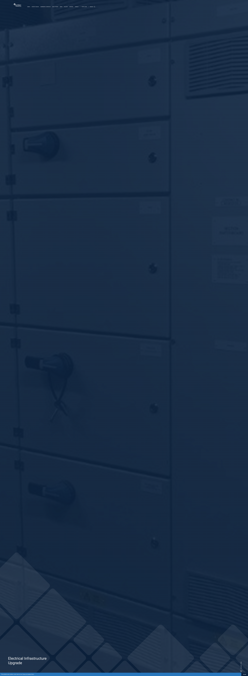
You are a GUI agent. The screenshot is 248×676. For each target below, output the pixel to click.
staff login (84, 6)
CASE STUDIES (55, 6)
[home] (19, 5)
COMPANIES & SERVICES (45, 6)
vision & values (35, 6)
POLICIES (66, 6)
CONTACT (77, 6)
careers (71, 6)
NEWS (61, 6)
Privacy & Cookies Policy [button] (28, 674)
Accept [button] (244, 674)
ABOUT (28, 6)
